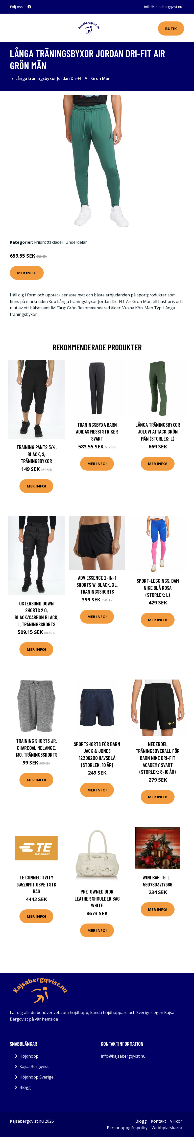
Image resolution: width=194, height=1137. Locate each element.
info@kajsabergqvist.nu (163, 6)
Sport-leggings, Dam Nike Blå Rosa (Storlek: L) (158, 587)
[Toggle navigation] (16, 28)
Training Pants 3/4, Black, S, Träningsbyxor (36, 454)
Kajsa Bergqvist (34, 1066)
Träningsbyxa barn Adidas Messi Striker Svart (97, 431)
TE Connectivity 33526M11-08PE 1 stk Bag (36, 884)
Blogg (25, 1087)
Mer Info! (26, 272)
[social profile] (29, 7)
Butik (171, 28)
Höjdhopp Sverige (36, 1077)
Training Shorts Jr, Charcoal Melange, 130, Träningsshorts (36, 747)
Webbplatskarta (167, 1127)
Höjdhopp (28, 1056)
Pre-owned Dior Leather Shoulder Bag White (97, 898)
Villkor (176, 1121)
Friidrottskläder (48, 242)
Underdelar (76, 242)
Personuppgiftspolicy (127, 1127)
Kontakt (158, 1121)
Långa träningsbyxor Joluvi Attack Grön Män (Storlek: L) (157, 431)
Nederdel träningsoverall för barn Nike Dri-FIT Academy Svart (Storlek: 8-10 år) (158, 758)
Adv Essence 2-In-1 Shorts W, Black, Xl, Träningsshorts (97, 584)
